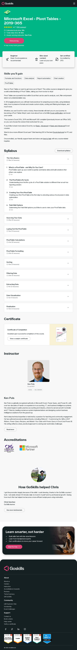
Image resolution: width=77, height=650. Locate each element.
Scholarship (8, 606)
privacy (12, 594)
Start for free (12, 547)
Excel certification (56, 113)
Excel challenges (9, 609)
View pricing (14, 41)
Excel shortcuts (58, 132)
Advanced (44, 126)
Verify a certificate (10, 624)
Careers (6, 584)
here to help (47, 139)
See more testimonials (14, 510)
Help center (8, 621)
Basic (38, 126)
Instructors (7, 586)
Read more (10, 429)
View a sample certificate (19, 338)
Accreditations (8, 589)
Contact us (7, 616)
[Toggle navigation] (74, 3)
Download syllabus (63, 150)
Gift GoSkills (8, 596)
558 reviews (21, 27)
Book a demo (8, 619)
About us (7, 581)
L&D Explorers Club (10, 604)
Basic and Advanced (57, 126)
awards (17, 589)
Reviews (7, 591)
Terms (6, 594)
